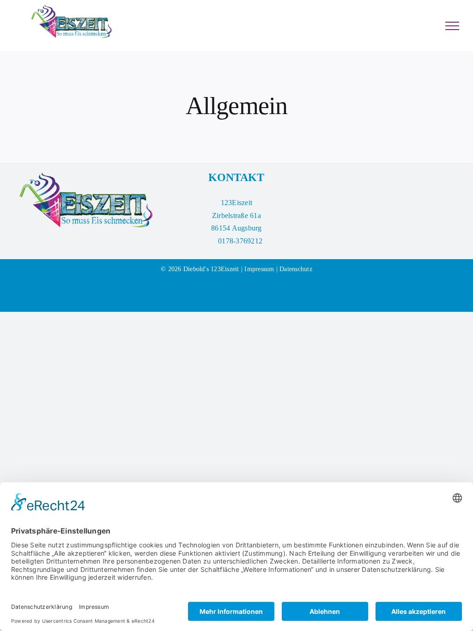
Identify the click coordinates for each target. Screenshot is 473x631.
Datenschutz (295, 269)
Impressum (259, 269)
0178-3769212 (240, 241)
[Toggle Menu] (452, 26)
